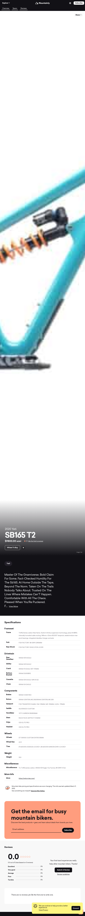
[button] (43, 910)
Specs (15, 8)
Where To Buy (12, 548)
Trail (8, 563)
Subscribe (79, 3)
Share (77, 15)
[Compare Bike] (23, 547)
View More (13, 606)
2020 (8, 529)
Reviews (24, 8)
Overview (5, 8)
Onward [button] (76, 908)
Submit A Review (63, 870)
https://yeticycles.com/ (27, 778)
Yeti (14, 529)
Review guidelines (63, 874)
